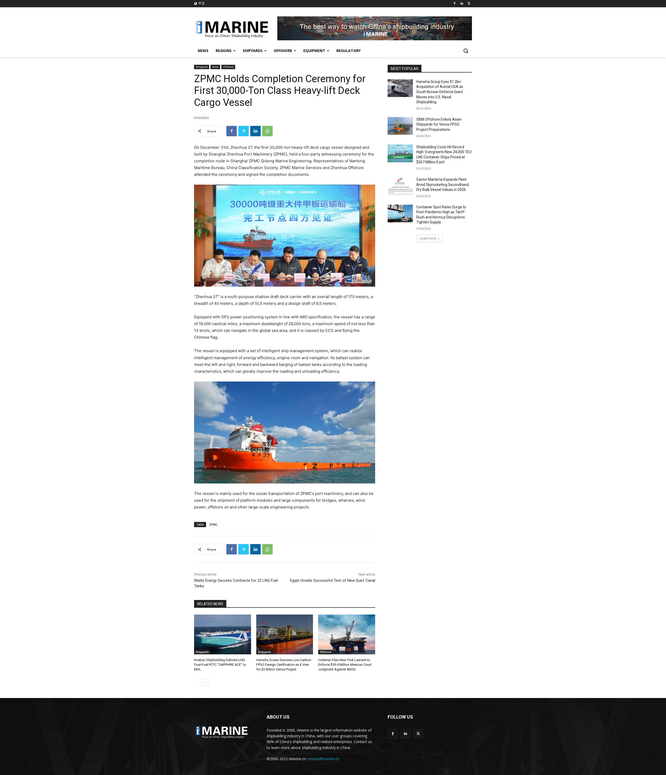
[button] (465, 50)
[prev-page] (197, 682)
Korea (215, 67)
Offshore (228, 67)
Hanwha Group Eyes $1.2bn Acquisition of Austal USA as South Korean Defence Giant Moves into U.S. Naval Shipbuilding (439, 92)
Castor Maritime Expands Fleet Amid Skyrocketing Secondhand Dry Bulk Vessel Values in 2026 (442, 184)
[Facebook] (455, 4)
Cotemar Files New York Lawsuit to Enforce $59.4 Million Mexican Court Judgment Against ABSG (345, 664)
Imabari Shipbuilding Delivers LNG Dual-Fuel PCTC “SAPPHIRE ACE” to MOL (220, 664)
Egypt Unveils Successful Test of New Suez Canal (332, 580)
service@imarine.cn (323, 758)
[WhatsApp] (267, 131)
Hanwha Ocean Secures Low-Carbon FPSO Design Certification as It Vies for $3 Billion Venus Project (283, 664)
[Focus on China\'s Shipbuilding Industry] (235, 28)
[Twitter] (469, 4)
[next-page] (205, 682)
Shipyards (202, 67)
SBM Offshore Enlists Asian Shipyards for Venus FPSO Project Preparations (439, 124)
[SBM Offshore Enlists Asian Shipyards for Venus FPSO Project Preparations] (400, 126)
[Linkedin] (462, 4)
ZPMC (213, 524)
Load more (428, 238)
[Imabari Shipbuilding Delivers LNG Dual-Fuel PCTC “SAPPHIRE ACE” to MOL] (222, 634)
